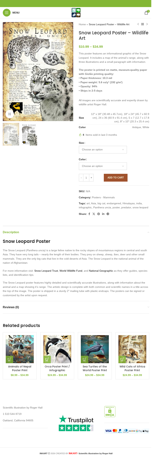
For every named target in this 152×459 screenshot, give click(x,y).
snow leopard (140, 207)
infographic (85, 207)
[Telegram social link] (107, 214)
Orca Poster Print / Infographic (57, 368)
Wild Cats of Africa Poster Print (132, 368)
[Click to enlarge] (10, 114)
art (88, 203)
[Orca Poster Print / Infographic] (57, 349)
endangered (114, 203)
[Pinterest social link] (98, 214)
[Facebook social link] (89, 214)
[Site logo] (76, 12)
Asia (93, 203)
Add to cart (116, 177)
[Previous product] (138, 24)
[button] (6, 71)
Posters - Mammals (103, 197)
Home (82, 24)
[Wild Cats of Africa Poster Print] (132, 349)
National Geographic (101, 270)
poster (116, 207)
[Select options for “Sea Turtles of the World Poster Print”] (84, 359)
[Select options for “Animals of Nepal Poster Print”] (9, 359)
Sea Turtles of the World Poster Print (95, 368)
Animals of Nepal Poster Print (19, 368)
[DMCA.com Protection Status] (109, 411)
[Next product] (147, 24)
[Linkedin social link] (103, 214)
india (139, 203)
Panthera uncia (102, 207)
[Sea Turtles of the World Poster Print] (95, 349)
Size (81, 142)
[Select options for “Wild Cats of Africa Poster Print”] (122, 359)
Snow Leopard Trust (46, 270)
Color (82, 159)
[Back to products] (142, 24)
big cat (101, 203)
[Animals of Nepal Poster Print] (20, 349)
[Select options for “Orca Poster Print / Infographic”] (47, 359)
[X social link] (93, 214)
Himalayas (129, 203)
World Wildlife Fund (71, 270)
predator (126, 207)
